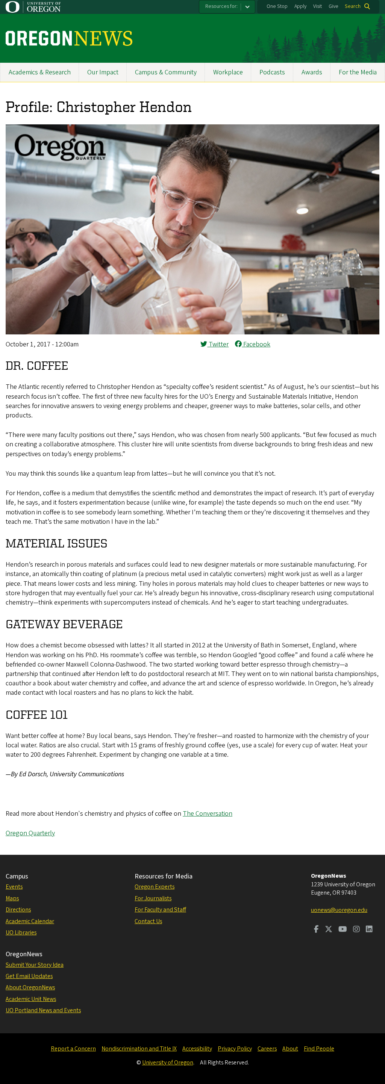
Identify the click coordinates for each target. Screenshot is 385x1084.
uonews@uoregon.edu (339, 910)
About (290, 1049)
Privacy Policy (235, 1049)
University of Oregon (167, 1062)
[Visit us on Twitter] (328, 930)
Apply (300, 6)
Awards (312, 72)
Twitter (218, 344)
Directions (18, 910)
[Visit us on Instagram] (356, 930)
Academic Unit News (31, 999)
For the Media (358, 72)
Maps (12, 898)
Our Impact (102, 72)
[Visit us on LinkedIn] (369, 930)
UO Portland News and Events (43, 1010)
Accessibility (197, 1049)
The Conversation (207, 813)
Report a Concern (73, 1049)
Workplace (228, 72)
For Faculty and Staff (160, 910)
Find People (319, 1049)
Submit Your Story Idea (35, 965)
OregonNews (24, 954)
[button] (192, 332)
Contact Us (148, 921)
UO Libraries (21, 932)
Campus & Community (166, 72)
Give (333, 6)
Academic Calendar (30, 921)
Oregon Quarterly (30, 833)
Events (14, 887)
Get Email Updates (29, 976)
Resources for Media (163, 876)
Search (353, 6)
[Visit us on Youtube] (342, 930)
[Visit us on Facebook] (316, 930)
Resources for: (221, 6)
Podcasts (272, 72)
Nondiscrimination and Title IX (139, 1049)
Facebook (256, 344)
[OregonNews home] (69, 38)
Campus (17, 876)
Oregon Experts (154, 887)
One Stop (277, 6)
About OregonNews (30, 987)
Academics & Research (40, 72)
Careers (267, 1049)
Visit (317, 6)
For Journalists (153, 898)
